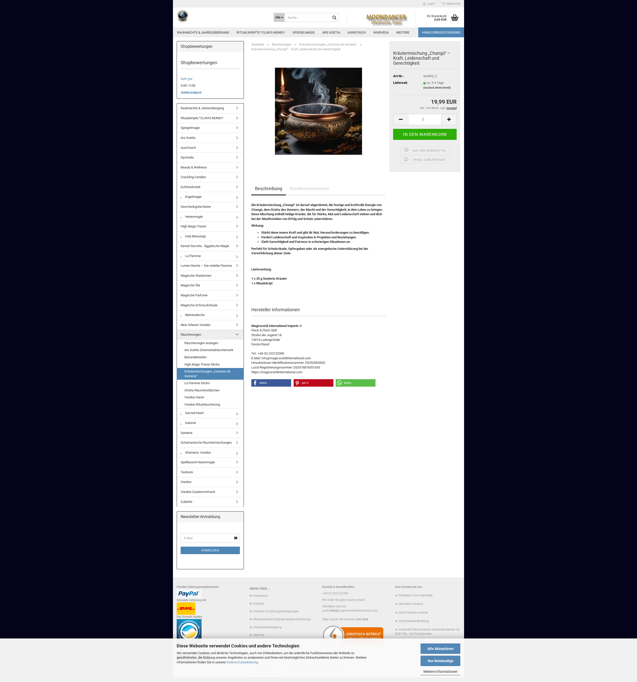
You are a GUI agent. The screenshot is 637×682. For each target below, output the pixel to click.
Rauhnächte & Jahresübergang (203, 32)
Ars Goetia (331, 32)
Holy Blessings (195, 236)
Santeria (186, 433)
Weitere (402, 32)
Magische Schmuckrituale (199, 305)
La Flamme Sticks (197, 383)
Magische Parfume (194, 295)
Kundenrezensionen (309, 188)
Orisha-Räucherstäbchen (201, 390)
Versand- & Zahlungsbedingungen (276, 611)
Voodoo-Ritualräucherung (202, 404)
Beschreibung (268, 188)
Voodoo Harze (194, 397)
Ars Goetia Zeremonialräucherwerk (208, 350)
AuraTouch (357, 32)
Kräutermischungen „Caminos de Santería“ (207, 373)
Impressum (260, 595)
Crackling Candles (193, 177)
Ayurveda (381, 32)
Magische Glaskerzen (196, 275)
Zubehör (186, 502)
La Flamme (192, 256)
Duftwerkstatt (190, 187)
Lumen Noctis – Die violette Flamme (206, 265)
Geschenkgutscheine (196, 207)
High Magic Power (193, 226)
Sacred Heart (194, 413)
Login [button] (430, 3)
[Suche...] (334, 17)
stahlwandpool (191, 92)
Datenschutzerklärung (242, 662)
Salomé (190, 423)
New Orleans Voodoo (195, 325)
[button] (400, 119)
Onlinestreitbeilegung (267, 627)
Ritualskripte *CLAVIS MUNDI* (261, 32)
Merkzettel (452, 3)
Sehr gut (186, 79)
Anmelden (210, 550)
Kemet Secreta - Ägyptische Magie (205, 246)
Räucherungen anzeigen (201, 343)
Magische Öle (190, 285)
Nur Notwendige (440, 661)
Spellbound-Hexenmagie (198, 462)
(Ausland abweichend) (437, 87)
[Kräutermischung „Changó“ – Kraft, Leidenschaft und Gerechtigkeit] (318, 111)
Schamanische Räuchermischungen (206, 442)
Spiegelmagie (304, 32)
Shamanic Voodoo (197, 452)
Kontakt (258, 603)
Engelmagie (193, 197)
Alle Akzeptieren (440, 649)
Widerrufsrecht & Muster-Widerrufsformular (282, 619)
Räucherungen (191, 334)
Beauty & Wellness (194, 167)
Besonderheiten (195, 357)
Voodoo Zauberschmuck (198, 492)
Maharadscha (194, 315)
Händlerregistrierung (441, 32)
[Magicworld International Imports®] (221, 16)
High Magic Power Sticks (202, 364)
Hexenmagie (193, 216)
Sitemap (259, 635)
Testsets (187, 472)
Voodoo (186, 482)
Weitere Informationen (440, 672)
